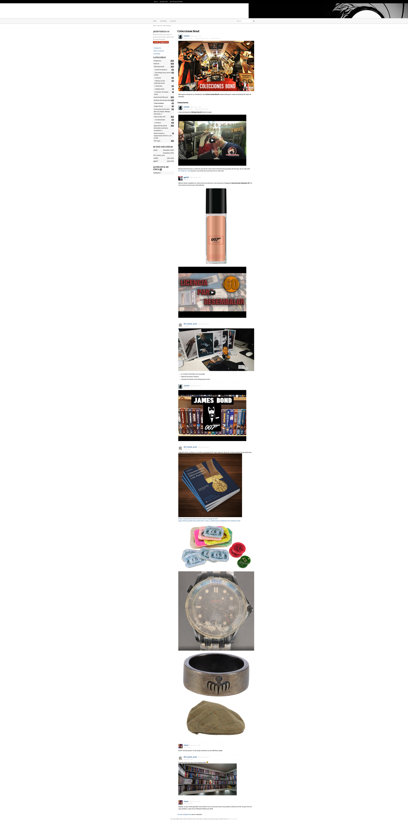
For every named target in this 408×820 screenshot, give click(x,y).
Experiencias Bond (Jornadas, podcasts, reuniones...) (161, 128)
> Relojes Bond (159, 89)
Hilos (155, 21)
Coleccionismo (159, 103)
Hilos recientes (158, 51)
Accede (180, 814)
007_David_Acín (190, 324)
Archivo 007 (164, 1)
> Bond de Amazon (160, 69)
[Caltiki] (180, 37)
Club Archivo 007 (160, 117)
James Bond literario (161, 97)
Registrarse (164, 42)
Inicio (156, 1)
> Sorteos (157, 122)
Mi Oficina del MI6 (176, 1)
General (156, 63)
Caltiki (186, 36)
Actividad (163, 21)
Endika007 (157, 173)
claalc (186, 745)
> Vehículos (158, 86)
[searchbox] (245, 21)
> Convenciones (159, 120)
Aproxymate (233, 819)
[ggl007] (180, 178)
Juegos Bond (158, 106)
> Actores (157, 78)
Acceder (173, 21)
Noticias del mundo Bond (162, 100)
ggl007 (186, 177)
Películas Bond (159, 66)
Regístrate (187, 814)
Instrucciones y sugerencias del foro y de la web (163, 136)
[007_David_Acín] (180, 325)
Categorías (157, 48)
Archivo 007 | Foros (173, 10)
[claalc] (180, 746)
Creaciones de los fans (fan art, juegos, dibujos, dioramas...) (162, 111)
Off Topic (157, 141)
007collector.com (184, 171)
